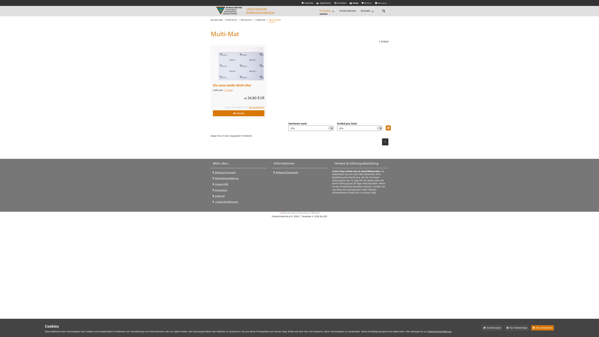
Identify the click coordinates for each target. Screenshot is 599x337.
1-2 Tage (228, 90)
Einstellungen (491, 327)
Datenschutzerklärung (226, 178)
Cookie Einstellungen (226, 201)
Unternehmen (347, 10)
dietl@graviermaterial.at (260, 12)
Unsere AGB (221, 184)
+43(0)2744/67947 (256, 9)
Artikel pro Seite (347, 123)
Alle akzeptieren (542, 327)
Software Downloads (286, 172)
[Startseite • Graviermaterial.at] (229, 10)
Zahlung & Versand (225, 172)
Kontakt (365, 10)
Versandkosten (256, 107)
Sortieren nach (297, 123)
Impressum (220, 190)
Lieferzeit (219, 196)
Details (240, 113)
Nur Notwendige (516, 327)
